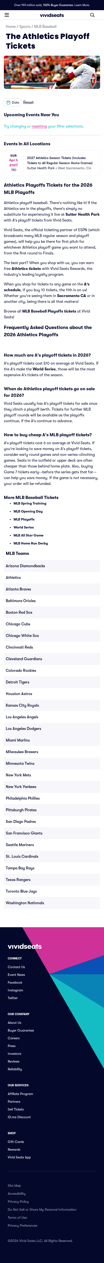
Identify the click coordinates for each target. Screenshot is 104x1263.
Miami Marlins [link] (18, 740)
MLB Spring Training (30, 503)
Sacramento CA (71, 296)
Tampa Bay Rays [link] (20, 868)
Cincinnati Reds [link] (19, 647)
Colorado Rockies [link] (21, 670)
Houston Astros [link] (19, 694)
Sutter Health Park (83, 214)
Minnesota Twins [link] (20, 763)
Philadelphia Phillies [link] (23, 798)
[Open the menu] (7, 15)
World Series (44, 369)
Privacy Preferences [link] (22, 1225)
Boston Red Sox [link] (19, 612)
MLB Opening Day (28, 511)
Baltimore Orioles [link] (21, 601)
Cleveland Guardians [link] (24, 659)
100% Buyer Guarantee (58, 5)
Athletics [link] (13, 577)
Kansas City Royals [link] (22, 705)
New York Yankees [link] (21, 787)
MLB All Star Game (29, 535)
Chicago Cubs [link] (18, 624)
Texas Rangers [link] (18, 880)
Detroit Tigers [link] (17, 682)
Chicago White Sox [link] (22, 636)
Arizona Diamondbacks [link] (25, 566)
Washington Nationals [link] (25, 903)
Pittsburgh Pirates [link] (21, 810)
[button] (12, 102)
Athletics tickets (26, 269)
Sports (24, 26)
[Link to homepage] (52, 15)
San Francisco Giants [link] (24, 833)
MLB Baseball (45, 26)
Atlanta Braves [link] (18, 589)
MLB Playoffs (24, 519)
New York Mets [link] (18, 775)
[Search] (92, 15)
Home (11, 26)
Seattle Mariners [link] (20, 845)
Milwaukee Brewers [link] (22, 752)
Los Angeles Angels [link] (22, 717)
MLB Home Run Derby (31, 543)
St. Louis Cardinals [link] (22, 856)
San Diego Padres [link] (21, 821)
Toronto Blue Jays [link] (21, 891)
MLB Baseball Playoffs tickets (49, 311)
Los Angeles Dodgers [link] (23, 729)
